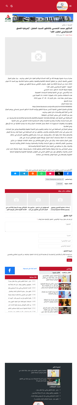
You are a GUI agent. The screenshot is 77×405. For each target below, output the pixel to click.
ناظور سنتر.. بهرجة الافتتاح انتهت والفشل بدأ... (46, 399)
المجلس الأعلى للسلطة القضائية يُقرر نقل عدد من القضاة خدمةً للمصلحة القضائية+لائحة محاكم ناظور (49, 287)
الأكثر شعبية (56, 272)
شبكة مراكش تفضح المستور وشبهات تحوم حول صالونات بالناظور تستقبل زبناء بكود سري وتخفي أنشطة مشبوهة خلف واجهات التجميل (50, 312)
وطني (63, 25)
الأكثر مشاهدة (66, 272)
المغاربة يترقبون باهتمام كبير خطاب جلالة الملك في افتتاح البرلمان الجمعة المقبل (50, 278)
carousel (59, 183)
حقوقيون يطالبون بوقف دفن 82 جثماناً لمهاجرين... (45, 393)
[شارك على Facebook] (67, 173)
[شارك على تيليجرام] (24, 173)
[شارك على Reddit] (32, 173)
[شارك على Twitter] (59, 173)
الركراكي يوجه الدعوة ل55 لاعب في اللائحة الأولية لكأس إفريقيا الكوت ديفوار (16, 209)
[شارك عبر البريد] (50, 173)
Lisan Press (68, 35)
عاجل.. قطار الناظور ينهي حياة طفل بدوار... (47, 390)
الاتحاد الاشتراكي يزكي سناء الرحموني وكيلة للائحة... (44, 396)
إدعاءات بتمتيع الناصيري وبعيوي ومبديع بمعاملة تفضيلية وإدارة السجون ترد (60, 209)
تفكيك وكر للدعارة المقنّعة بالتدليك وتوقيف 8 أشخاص (51, 301)
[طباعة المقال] (15, 173)
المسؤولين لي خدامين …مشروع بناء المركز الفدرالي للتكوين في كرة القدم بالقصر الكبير (38, 209)
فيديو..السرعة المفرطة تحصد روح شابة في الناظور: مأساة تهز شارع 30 (32, 380)
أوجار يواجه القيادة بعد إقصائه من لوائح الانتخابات (50, 293)
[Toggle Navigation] (71, 6)
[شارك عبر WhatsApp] (41, 173)
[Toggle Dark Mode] (11, 6)
